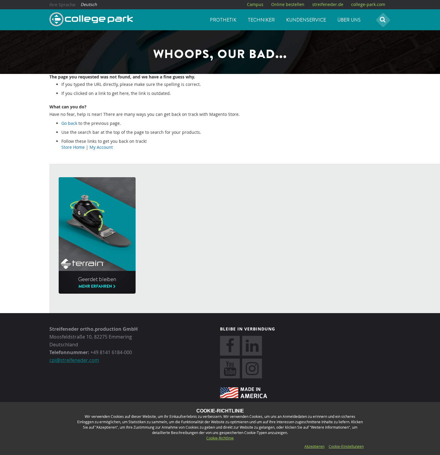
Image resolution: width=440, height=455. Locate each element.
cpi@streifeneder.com (74, 360)
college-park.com (368, 4)
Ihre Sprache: (62, 4)
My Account (101, 147)
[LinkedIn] (252, 346)
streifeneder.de (327, 4)
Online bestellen (287, 4)
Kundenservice (306, 19)
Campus (255, 4)
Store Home (73, 147)
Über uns (349, 19)
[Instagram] (252, 368)
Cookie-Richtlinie (220, 438)
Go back (69, 123)
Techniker (261, 19)
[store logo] (91, 19)
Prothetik (223, 19)
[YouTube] (230, 368)
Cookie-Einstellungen (346, 446)
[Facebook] (230, 346)
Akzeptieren (314, 446)
